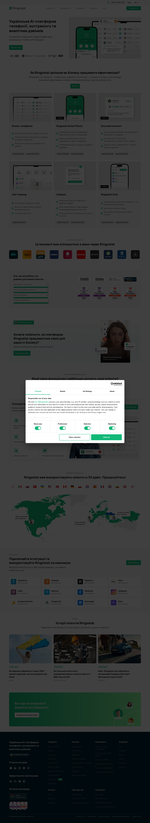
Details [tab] (62, 391)
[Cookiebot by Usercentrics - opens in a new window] (112, 384)
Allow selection (74, 437)
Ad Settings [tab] (87, 391)
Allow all (106, 437)
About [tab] (112, 391)
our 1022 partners (41, 402)
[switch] (63, 428)
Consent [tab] (38, 391)
